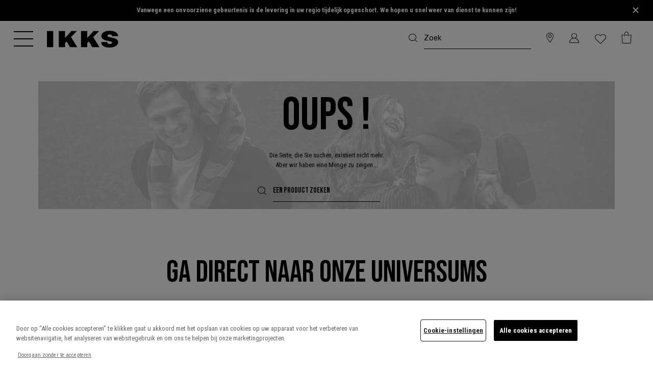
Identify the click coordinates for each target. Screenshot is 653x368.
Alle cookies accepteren (535, 330)
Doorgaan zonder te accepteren (54, 355)
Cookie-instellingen (453, 330)
